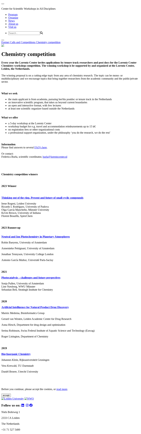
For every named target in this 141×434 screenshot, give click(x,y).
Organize (13, 17)
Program (13, 14)
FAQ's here (40, 147)
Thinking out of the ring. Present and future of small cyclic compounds (42, 197)
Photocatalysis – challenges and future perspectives (30, 277)
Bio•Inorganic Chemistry (16, 354)
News (11, 20)
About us (13, 23)
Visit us (12, 26)
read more (61, 389)
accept (6, 395)
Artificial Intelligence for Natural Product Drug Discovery (35, 307)
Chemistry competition (48, 42)
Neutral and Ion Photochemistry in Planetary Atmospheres (35, 236)
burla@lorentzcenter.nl (55, 156)
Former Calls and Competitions (18, 42)
